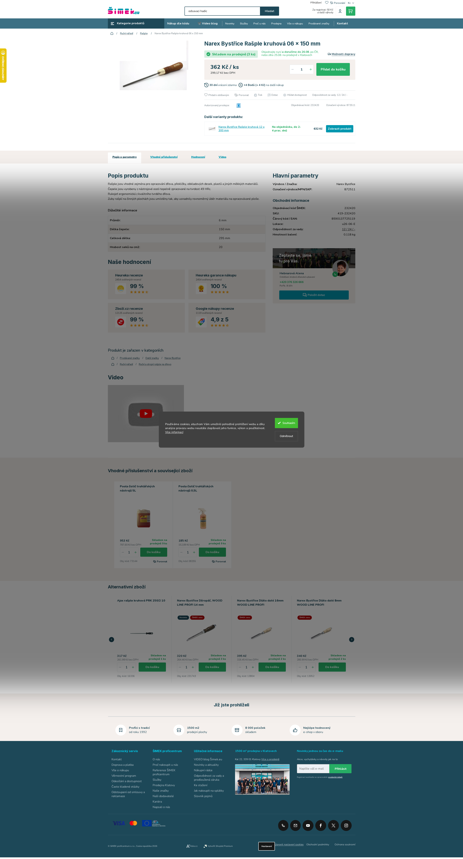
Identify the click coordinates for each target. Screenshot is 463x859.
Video (222, 157)
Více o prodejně (270, 759)
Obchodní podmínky (317, 844)
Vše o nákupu (120, 770)
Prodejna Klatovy (164, 785)
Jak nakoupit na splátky (209, 791)
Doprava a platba (123, 765)
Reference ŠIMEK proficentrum (164, 772)
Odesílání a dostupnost (127, 781)
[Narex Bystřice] (238, 105)
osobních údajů (335, 777)
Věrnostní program (124, 776)
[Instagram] (346, 824)
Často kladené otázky (125, 787)
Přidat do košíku (333, 69)
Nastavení (266, 846)
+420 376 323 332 (283, 825)
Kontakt (117, 759)
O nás (156, 759)
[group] (142, 639)
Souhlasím (289, 423)
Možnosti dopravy (343, 54)
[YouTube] (308, 824)
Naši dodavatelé (163, 796)
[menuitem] (178, 24)
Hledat (269, 11)
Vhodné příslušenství (164, 157)
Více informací (174, 432)
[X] (333, 825)
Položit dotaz (316, 295)
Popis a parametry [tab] (124, 157)
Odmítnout (286, 436)
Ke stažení (200, 785)
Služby (157, 780)
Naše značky (161, 791)
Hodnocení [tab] (198, 157)
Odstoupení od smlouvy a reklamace (128, 794)
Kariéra (157, 802)
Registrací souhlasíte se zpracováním (319, 777)
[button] (133, 667)
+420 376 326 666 (291, 282)
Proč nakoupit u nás (165, 765)
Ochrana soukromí (345, 844)
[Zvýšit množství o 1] (310, 69)
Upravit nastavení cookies (289, 844)
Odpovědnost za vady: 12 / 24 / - (329, 95)
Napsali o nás (161, 807)
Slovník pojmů (203, 796)
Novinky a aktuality (206, 765)
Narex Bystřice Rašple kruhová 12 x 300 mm (241, 128)
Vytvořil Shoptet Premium (220, 846)
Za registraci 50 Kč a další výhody (322, 11)
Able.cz (194, 846)
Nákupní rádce (203, 770)
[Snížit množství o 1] (292, 69)
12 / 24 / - (348, 229)
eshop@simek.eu (295, 825)
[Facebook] (321, 824)
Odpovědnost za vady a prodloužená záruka (209, 778)
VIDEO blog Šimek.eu (208, 759)
